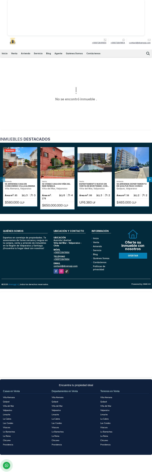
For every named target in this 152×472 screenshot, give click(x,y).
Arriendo (25, 53)
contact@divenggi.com (65, 266)
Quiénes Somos (74, 53)
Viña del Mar (8, 406)
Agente (58, 53)
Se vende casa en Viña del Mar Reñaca (56, 185)
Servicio (38, 53)
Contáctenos (93, 53)
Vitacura (6, 427)
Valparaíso (7, 410)
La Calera (7, 419)
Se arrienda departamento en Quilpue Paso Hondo (132, 185)
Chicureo (7, 440)
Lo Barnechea (9, 432)
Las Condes (8, 423)
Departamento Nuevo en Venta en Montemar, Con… (94, 185)
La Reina (7, 436)
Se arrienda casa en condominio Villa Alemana (20, 185)
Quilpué (6, 402)
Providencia (8, 445)
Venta (14, 53)
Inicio (5, 53)
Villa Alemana (9, 397)
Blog (48, 53)
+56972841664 (99, 42)
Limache (6, 414)
